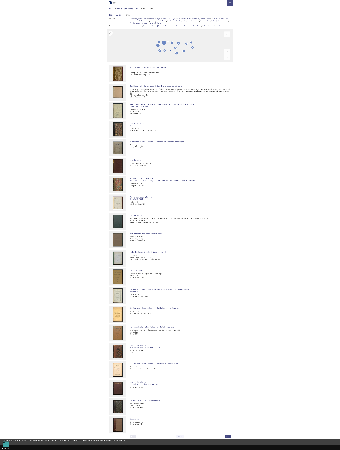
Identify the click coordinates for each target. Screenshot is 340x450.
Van (131, 23)
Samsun (203, 21)
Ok (4, 442)
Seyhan (204, 26)
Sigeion (210, 26)
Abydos (132, 26)
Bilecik (178, 19)
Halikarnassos (178, 26)
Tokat (220, 21)
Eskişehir (221, 19)
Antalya (157, 19)
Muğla (181, 21)
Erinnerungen (135, 419)
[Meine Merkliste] (219, 3)
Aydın (169, 19)
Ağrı (173, 19)
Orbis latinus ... (135, 160)
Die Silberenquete (136, 270)
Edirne (208, 19)
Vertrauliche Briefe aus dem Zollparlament (146, 234)
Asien (118, 14)
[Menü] (230, 3)
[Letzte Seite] (229, 436)
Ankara (151, 19)
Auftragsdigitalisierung (124, 8)
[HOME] (114, 3)
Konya (164, 21)
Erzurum (214, 19)
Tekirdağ (214, 21)
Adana (132, 19)
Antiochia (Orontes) (157, 26)
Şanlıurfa (158, 23)
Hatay (227, 19)
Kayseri (152, 21)
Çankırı (151, 23)
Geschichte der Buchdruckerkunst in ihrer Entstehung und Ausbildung (156, 86)
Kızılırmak (187, 26)
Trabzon (225, 21)
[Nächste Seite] (226, 436)
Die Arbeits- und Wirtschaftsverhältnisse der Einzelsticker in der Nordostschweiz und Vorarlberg (161, 290)
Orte (136, 8)
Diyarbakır (201, 19)
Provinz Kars (195, 21)
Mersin (175, 21)
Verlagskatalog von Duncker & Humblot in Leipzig (148, 252)
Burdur (183, 19)
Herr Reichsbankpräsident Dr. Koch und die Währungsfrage (152, 327)
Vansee (221, 26)
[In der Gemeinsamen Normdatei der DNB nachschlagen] (131, 14)
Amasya (145, 19)
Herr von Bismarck (137, 215)
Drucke (111, 8)
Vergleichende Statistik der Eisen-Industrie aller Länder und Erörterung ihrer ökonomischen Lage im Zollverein (162, 105)
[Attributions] (110, 33)
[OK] (224, 3)
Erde (111, 14)
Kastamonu (145, 21)
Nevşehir (187, 21)
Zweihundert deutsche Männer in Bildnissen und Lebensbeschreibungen (157, 142)
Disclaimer (5, 448)
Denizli (194, 19)
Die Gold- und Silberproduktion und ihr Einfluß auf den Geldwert (154, 364)
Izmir (138, 21)
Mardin (169, 21)
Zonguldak (136, 23)
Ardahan (164, 19)
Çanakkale (144, 23)
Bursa (189, 19)
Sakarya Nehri (196, 26)
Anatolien (146, 26)
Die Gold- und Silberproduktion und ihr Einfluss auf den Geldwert (154, 308)
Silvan (216, 26)
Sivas (208, 21)
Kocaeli (158, 21)
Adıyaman (138, 19)
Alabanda (139, 26)
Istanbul (133, 21)
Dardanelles (169, 26)
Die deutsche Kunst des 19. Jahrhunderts (145, 400)
